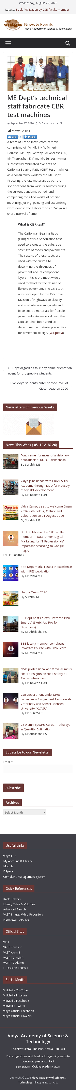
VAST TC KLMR (13, 957)
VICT (6, 942)
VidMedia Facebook (16, 1001)
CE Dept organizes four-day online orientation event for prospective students (40, 370)
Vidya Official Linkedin (17, 1016)
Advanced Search (14, 909)
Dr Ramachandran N (50, 123)
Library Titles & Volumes (19, 904)
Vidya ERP (9, 856)
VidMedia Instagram (16, 995)
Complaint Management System (24, 877)
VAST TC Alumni (13, 963)
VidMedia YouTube (15, 990)
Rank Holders (12, 899)
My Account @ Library (17, 861)
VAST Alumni (11, 952)
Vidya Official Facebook (18, 1011)
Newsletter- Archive (16, 919)
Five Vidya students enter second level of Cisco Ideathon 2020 (39, 385)
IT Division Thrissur (15, 968)
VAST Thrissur (12, 947)
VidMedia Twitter (14, 1006)
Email (8, 762)
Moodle (8, 866)
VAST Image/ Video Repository (23, 914)
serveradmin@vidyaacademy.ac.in (38, 1066)
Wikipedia (56, 333)
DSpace (8, 871)
